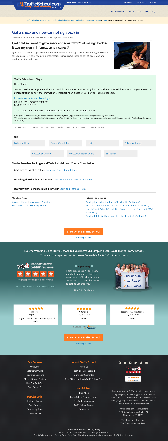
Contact (129, 2)
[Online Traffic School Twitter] (135, 363)
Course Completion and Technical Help (73, 179)
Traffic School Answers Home (38, 20)
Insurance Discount (35, 375)
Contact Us (84, 409)
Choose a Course (134, 11)
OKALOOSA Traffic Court (81, 153)
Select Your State (117, 11)
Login (153, 2)
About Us (84, 366)
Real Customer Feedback (84, 370)
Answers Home (20, 202)
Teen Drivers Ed (35, 387)
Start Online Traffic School (83, 231)
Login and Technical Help (72, 188)
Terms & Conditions (77, 429)
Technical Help (77, 20)
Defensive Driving (35, 370)
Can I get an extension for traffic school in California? (113, 202)
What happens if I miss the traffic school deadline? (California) (117, 205)
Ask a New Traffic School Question (29, 205)
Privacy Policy (94, 429)
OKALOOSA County (41, 153)
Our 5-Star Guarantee (84, 375)
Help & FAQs (150, 11)
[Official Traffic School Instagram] (130, 363)
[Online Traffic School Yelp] (120, 363)
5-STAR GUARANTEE (83, 2)
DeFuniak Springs (133, 143)
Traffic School (35, 366)
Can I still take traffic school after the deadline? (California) (116, 216)
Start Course (35, 405)
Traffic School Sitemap (84, 405)
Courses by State (35, 409)
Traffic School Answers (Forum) (84, 397)
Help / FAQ (84, 393)
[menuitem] (117, 11)
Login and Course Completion (61, 169)
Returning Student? (83, 238)
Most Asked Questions (41, 202)
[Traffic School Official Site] (39, 5)
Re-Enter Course (34, 401)
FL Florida (111, 153)
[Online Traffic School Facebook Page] (125, 363)
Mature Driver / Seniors (35, 379)
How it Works (35, 413)
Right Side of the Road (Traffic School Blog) (84, 379)
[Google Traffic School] (146, 363)
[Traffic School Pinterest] (141, 363)
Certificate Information (84, 401)
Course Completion (93, 20)
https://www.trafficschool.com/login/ (32, 98)
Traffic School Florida (60, 20)
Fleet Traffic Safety (34, 383)
